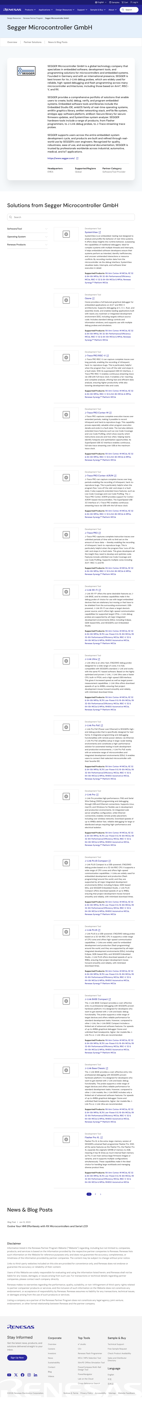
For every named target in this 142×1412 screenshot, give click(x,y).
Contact (51, 1367)
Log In (135, 2)
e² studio (82, 1344)
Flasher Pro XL (92, 1137)
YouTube (9, 1375)
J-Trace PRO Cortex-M (96, 412)
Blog (50, 1371)
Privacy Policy (86, 1393)
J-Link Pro (90, 794)
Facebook (22, 1375)
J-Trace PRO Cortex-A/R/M (99, 475)
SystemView (91, 232)
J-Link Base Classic (95, 1068)
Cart (126, 2)
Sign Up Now (17, 1357)
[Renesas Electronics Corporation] (12, 10)
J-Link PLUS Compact (96, 860)
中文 (110, 1379)
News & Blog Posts (57, 42)
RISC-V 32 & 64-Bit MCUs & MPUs (106, 279)
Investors (52, 1353)
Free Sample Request (117, 1349)
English (111, 1374)
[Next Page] (100, 1194)
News (50, 1358)
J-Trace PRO (91, 532)
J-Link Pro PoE (92, 725)
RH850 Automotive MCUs (117, 640)
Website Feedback (126, 1393)
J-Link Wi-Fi (91, 589)
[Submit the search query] (10, 217)
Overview (12, 42)
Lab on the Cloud (85, 1379)
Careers (51, 1349)
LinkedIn (35, 1375)
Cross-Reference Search (89, 1383)
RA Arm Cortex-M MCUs (116, 273)
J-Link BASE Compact (96, 999)
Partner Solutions (32, 42)
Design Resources (14, 18)
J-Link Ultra (91, 659)
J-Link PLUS (91, 930)
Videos (51, 1376)
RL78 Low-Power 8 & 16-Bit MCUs (115, 634)
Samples (115, 2)
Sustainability (54, 1362)
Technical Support (116, 1344)
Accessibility (100, 1393)
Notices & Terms (71, 1393)
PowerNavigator (85, 1374)
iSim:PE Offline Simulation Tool (91, 1362)
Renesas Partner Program (33, 18)
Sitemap (112, 1393)
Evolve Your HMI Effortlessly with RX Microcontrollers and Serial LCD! (47, 1226)
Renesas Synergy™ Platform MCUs (100, 397)
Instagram (29, 1375)
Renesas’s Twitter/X (16, 1375)
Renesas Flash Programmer (90, 1353)
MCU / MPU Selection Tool (89, 1358)
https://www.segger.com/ (61, 158)
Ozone (88, 298)
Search (129, 10)
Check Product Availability (119, 1353)
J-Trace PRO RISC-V (95, 355)
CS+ (80, 1349)
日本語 (111, 1384)
